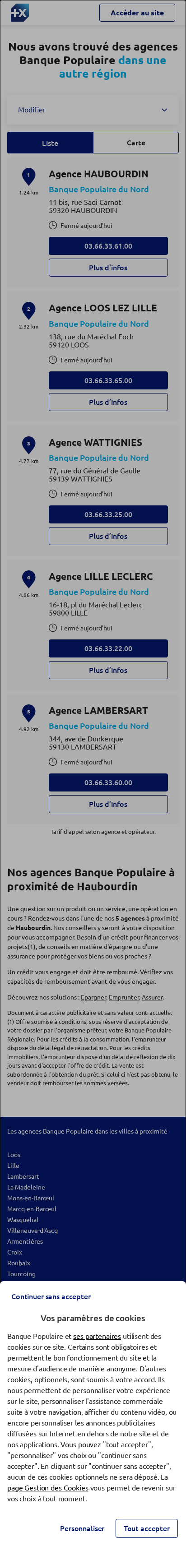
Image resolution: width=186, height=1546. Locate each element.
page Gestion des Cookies (47, 1488)
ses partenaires (97, 1336)
